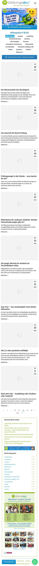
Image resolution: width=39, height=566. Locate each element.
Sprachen (19, 49)
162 (17, 413)
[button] (35, 562)
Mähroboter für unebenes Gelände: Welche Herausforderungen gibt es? (19, 221)
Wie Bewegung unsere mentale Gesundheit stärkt (18, 434)
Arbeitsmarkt (29, 44)
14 (23, 410)
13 (19, 410)
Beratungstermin (9, 562)
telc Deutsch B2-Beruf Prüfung (14, 133)
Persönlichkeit (9, 47)
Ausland (20, 36)
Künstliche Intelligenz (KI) (26, 47)
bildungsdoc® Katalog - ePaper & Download (21, 57)
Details (5, 102)
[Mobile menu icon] (35, 3)
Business (27, 39)
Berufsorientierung (15, 39)
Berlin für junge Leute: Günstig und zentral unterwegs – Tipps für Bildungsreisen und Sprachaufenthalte (16, 430)
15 (27, 410)
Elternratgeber (14, 41)
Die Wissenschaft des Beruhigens (15, 90)
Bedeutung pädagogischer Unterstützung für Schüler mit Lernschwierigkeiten (17, 442)
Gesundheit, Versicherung (13, 44)
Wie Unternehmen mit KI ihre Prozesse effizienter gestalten (18, 438)
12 (15, 410)
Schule (10, 49)
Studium (28, 49)
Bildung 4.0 (19, 52)
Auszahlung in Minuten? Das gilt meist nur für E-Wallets (18, 424)
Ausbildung (30, 36)
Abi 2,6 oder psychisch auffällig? (14, 350)
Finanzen (26, 41)
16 (31, 410)
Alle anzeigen (10, 36)
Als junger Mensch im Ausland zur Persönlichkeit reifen (15, 264)
